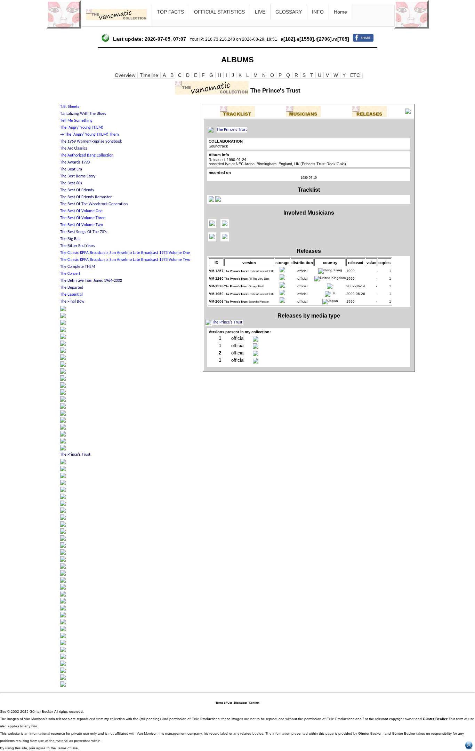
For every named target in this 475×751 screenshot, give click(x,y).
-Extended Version (246, 301)
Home (340, 12)
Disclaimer (240, 702)
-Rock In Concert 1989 (249, 271)
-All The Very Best (246, 278)
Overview (125, 75)
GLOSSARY (288, 12)
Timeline (149, 75)
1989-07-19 (309, 177)
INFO (318, 12)
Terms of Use (224, 702)
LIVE (260, 12)
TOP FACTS (170, 12)
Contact (254, 702)
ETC (355, 75)
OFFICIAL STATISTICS (219, 12)
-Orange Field (244, 286)
